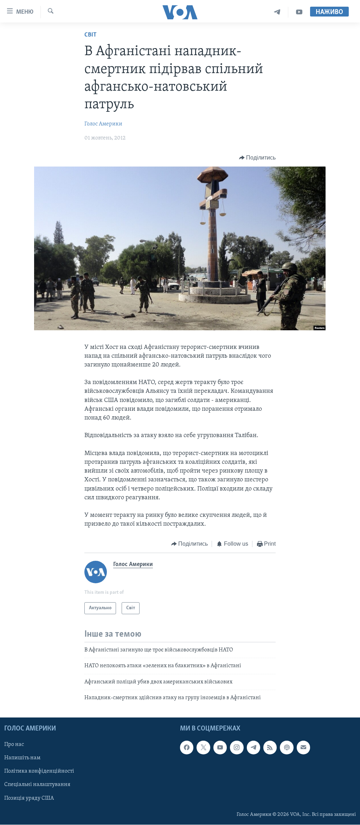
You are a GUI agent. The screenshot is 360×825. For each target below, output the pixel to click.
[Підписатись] (303, 747)
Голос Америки (103, 124)
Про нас (14, 745)
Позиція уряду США (29, 798)
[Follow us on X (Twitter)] (203, 747)
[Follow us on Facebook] (186, 747)
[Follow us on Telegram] (253, 747)
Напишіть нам (22, 758)
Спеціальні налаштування (37, 785)
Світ (90, 35)
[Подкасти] (286, 747)
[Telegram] (277, 12)
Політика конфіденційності (39, 771)
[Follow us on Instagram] (236, 747)
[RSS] (270, 747)
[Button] (257, 157)
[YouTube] (299, 12)
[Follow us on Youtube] (220, 747)
